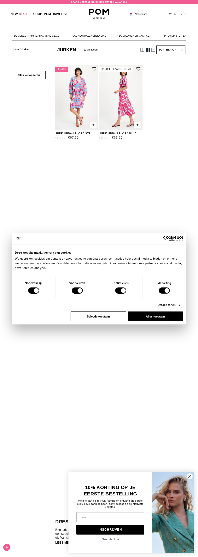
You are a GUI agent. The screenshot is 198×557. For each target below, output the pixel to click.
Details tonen (167, 304)
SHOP (37, 14)
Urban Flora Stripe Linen (74, 133)
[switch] (77, 290)
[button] (37, 14)
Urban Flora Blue (118, 133)
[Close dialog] (190, 476)
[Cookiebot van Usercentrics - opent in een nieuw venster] (166, 238)
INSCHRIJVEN (110, 529)
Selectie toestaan (98, 316)
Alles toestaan (155, 316)
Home (15, 49)
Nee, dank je (110, 539)
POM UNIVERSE (56, 14)
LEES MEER (64, 542)
